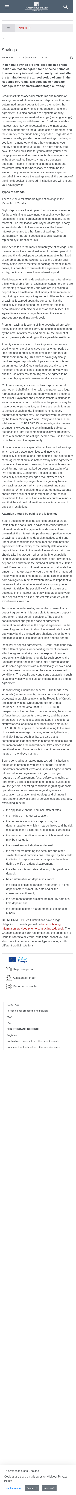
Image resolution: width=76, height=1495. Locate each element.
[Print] (71, 57)
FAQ (9, 1022)
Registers (12, 1035)
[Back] (3, 38)
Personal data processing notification (27, 1010)
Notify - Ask (13, 1004)
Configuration (13, 1488)
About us (25, 28)
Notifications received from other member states (33, 1041)
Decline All (49, 1488)
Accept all (32, 1488)
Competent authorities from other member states (34, 1047)
